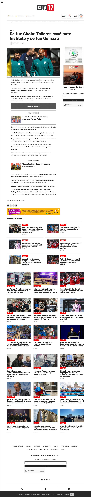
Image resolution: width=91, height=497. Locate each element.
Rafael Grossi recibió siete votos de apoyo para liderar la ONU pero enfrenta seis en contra (19, 401)
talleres (23, 200)
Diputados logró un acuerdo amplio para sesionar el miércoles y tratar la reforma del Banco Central (71, 373)
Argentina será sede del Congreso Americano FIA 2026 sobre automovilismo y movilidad (32, 261)
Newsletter (37, 446)
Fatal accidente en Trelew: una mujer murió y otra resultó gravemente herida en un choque (45, 290)
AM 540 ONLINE (74, 446)
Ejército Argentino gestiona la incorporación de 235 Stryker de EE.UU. (18, 428)
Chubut (10, 368)
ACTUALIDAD (32, 22)
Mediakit (56, 446)
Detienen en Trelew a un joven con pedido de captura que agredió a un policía (44, 372)
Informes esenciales (52, 22)
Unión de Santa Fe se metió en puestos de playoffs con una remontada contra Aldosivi (70, 261)
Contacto (28, 446)
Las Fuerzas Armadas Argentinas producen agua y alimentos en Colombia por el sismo (19, 290)
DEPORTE (39, 22)
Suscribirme (73, 100)
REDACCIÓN (16, 43)
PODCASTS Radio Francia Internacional (71, 22)
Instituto (9, 200)
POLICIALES (26, 22)
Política (63, 339)
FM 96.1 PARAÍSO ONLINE (31, 449)
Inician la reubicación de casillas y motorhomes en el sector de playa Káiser (71, 428)
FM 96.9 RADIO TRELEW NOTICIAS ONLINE (49, 449)
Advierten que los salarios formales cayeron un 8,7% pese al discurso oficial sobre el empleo (72, 344)
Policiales (37, 286)
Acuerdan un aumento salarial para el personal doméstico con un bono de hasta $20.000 (45, 401)
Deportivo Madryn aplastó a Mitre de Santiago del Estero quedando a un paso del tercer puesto (32, 230)
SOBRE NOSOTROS (47, 446)
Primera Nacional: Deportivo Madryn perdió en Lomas (36, 165)
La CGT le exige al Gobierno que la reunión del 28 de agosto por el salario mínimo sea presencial (72, 401)
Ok (72, 494)
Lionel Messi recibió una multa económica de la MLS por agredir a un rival (32, 245)
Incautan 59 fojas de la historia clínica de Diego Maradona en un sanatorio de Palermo (45, 317)
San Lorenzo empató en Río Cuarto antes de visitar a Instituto (70, 229)
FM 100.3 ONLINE (65, 446)
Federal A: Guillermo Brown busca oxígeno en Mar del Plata (35, 118)
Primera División (16, 200)
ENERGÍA (63, 449)
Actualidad (11, 286)
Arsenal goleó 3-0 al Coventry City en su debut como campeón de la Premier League (70, 245)
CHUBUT (20, 22)
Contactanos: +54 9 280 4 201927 (73, 88)
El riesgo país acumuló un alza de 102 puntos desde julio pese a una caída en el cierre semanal (19, 344)
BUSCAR (15, 22)
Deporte (12, 30)
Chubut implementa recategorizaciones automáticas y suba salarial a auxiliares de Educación (18, 373)
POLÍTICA (44, 22)
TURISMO (59, 22)
